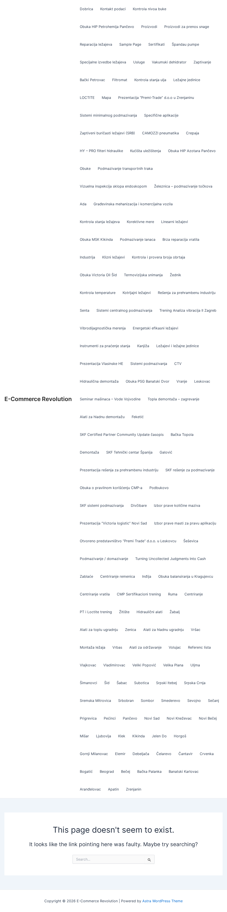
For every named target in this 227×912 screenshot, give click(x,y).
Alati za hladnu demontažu (102, 417)
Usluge (139, 62)
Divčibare (139, 505)
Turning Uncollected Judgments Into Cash (170, 558)
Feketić (138, 417)
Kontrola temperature (97, 292)
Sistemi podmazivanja (148, 363)
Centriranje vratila (95, 594)
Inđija (146, 576)
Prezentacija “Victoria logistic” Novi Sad (113, 523)
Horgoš (180, 736)
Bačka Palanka (149, 771)
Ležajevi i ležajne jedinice (177, 346)
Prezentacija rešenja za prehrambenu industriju (119, 470)
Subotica (141, 683)
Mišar (84, 736)
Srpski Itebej (166, 683)
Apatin (113, 789)
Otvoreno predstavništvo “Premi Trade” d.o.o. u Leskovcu (128, 541)
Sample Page (130, 44)
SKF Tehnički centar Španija (129, 452)
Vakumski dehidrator (169, 62)
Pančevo (130, 718)
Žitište (124, 612)
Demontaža (89, 452)
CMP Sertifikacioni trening (139, 594)
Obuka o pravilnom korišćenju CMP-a (111, 487)
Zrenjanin (133, 789)
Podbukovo (159, 487)
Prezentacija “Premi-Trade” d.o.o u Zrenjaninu (156, 97)
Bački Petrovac (92, 80)
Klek (121, 736)
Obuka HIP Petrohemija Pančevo (107, 26)
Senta (84, 310)
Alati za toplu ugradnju (99, 629)
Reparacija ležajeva (96, 44)
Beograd (107, 771)
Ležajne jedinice (186, 80)
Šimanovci (88, 683)
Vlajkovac (88, 665)
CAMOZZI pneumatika (160, 133)
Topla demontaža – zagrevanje (173, 399)
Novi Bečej (208, 718)
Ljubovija (103, 736)
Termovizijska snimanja (143, 275)
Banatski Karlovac (184, 771)
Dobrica (86, 9)
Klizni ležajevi (113, 257)
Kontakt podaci (113, 9)
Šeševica (190, 541)
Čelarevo (163, 754)
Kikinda (138, 736)
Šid (107, 683)
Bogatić (86, 771)
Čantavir (185, 754)
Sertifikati (156, 44)
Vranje (181, 381)
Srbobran (126, 700)
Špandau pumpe (185, 44)
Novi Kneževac (179, 718)
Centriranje (193, 594)
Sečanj (213, 700)
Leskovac (202, 381)
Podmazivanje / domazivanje (104, 558)
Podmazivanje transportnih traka (125, 168)
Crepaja (192, 133)
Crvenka (207, 754)
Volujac (175, 647)
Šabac (122, 683)
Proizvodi (149, 26)
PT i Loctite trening (96, 612)
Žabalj (175, 612)
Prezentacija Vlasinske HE (101, 363)
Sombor (147, 700)
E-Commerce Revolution (38, 398)
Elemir (120, 754)
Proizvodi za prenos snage (186, 26)
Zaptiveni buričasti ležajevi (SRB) (107, 133)
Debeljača (141, 754)
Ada (83, 204)
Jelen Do (159, 736)
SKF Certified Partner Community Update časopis (122, 434)
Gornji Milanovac (94, 754)
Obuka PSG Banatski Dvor (147, 381)
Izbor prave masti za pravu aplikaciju (185, 523)
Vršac (195, 629)
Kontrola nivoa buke (149, 9)
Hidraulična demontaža (99, 381)
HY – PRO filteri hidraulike (101, 151)
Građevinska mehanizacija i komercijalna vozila (133, 204)
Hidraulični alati (149, 612)
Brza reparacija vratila (180, 239)
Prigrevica (88, 718)
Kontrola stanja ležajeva (100, 221)
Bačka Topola (182, 434)
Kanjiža (143, 346)
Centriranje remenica (117, 576)
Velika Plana (173, 665)
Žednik (175, 275)
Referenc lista (199, 647)
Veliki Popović (144, 665)
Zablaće (86, 576)
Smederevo (170, 700)
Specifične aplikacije (161, 115)
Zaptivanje (202, 62)
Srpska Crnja (194, 683)
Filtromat (119, 80)
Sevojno (194, 700)
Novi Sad (152, 718)
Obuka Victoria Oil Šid (98, 275)
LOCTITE (87, 97)
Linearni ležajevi (174, 221)
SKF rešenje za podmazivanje (190, 470)
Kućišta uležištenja (145, 151)
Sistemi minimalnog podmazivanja (108, 115)
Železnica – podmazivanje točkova (183, 186)
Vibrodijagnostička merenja (103, 328)
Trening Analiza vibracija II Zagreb (187, 310)
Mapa (106, 97)
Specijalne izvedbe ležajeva (103, 62)
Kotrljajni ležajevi (137, 292)
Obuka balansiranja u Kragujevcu (185, 576)
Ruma (172, 594)
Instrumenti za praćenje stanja (105, 346)
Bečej (125, 771)
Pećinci (110, 718)
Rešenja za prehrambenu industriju (186, 292)
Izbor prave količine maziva (177, 505)
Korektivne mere (140, 221)
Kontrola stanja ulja (150, 80)
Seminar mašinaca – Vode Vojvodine (110, 399)
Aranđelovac (90, 789)
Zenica (130, 629)
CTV (178, 363)
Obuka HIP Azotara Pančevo (192, 151)
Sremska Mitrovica (95, 700)
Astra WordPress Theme (162, 901)
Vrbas (117, 647)
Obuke (85, 168)
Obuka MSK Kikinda (96, 239)
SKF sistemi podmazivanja (102, 505)
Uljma (195, 665)
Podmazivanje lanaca (137, 239)
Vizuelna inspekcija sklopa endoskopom (113, 186)
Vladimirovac (114, 665)
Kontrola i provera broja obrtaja (158, 257)
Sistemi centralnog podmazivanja (124, 310)
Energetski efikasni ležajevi (155, 328)
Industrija (87, 257)
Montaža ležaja (92, 647)
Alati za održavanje (145, 647)
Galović (166, 452)
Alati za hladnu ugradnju (163, 629)
